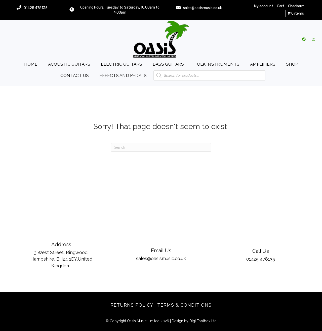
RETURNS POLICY (131, 305)
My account (263, 6)
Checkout (296, 6)
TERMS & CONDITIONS (184, 305)
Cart (280, 6)
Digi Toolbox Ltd (203, 321)
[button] (303, 39)
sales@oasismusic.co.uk (202, 8)
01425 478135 (36, 8)
